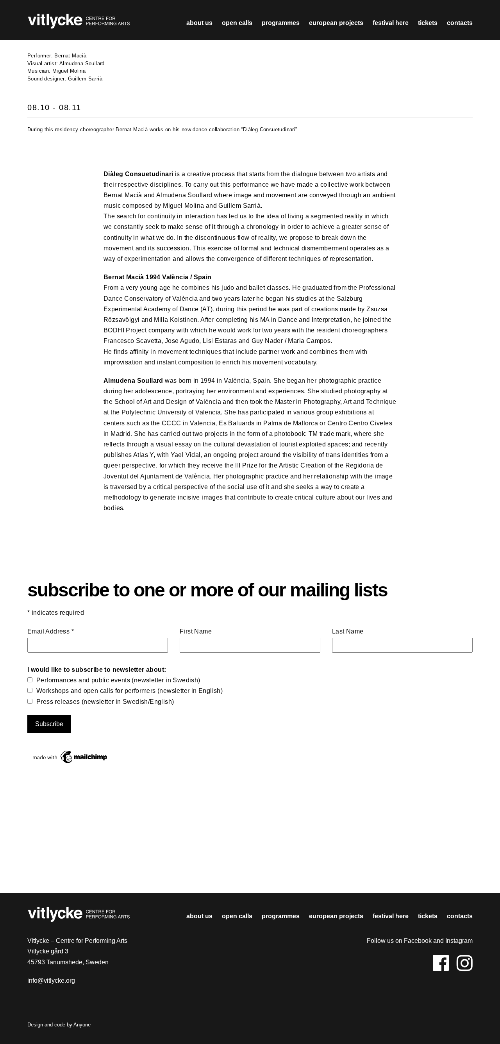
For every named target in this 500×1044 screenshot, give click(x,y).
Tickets (428, 23)
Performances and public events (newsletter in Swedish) (118, 680)
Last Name (348, 631)
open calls (237, 23)
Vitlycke (78, 23)
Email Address (50, 631)
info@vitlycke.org (51, 980)
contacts (460, 23)
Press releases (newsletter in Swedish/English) (105, 701)
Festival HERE (391, 23)
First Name (196, 631)
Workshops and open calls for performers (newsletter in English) (129, 690)
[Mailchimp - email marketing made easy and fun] (70, 763)
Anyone (82, 1025)
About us (199, 23)
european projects (336, 23)
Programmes (281, 23)
